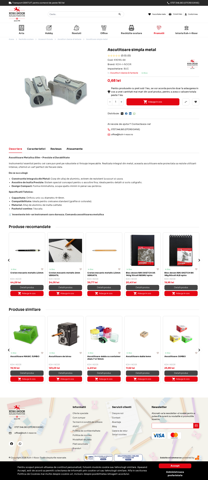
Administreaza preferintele (175, 474)
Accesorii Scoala (45, 39)
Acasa (11, 39)
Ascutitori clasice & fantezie (69, 39)
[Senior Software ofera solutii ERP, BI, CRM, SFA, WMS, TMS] (197, 458)
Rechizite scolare (26, 39)
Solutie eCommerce (171, 457)
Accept (175, 465)
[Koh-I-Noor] (17, 14)
